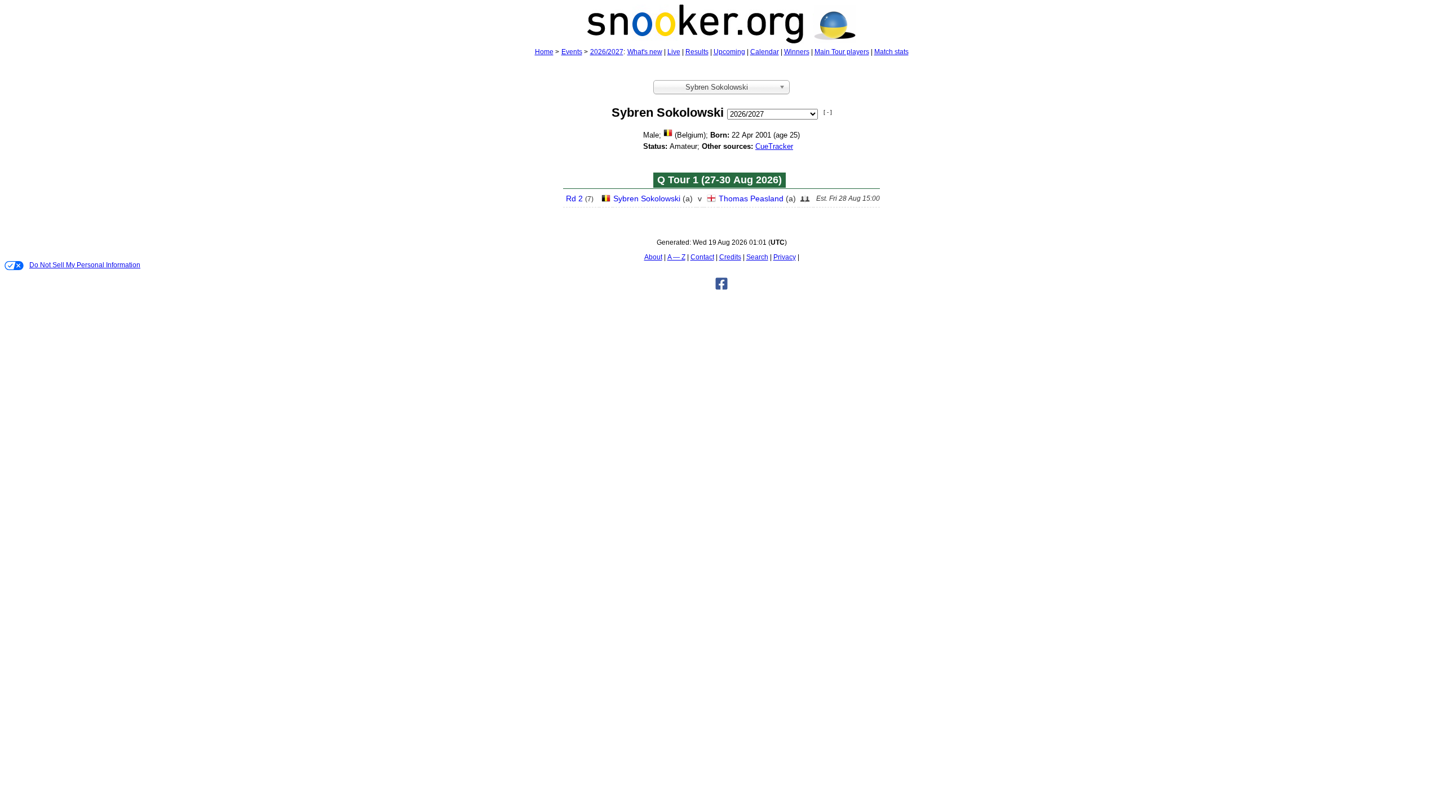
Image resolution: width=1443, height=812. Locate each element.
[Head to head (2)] (805, 201)
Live (673, 52)
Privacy (784, 257)
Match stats (891, 52)
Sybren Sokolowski (646, 198)
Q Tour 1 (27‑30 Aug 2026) (719, 180)
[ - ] (828, 112)
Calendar (764, 52)
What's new (644, 52)
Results (697, 52)
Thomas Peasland (751, 198)
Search (757, 257)
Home (544, 52)
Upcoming (729, 52)
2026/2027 (606, 52)
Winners (796, 52)
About (653, 257)
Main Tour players (842, 52)
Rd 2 (574, 198)
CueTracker (774, 146)
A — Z (676, 257)
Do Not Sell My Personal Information (84, 265)
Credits (730, 257)
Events (571, 52)
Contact (702, 257)
